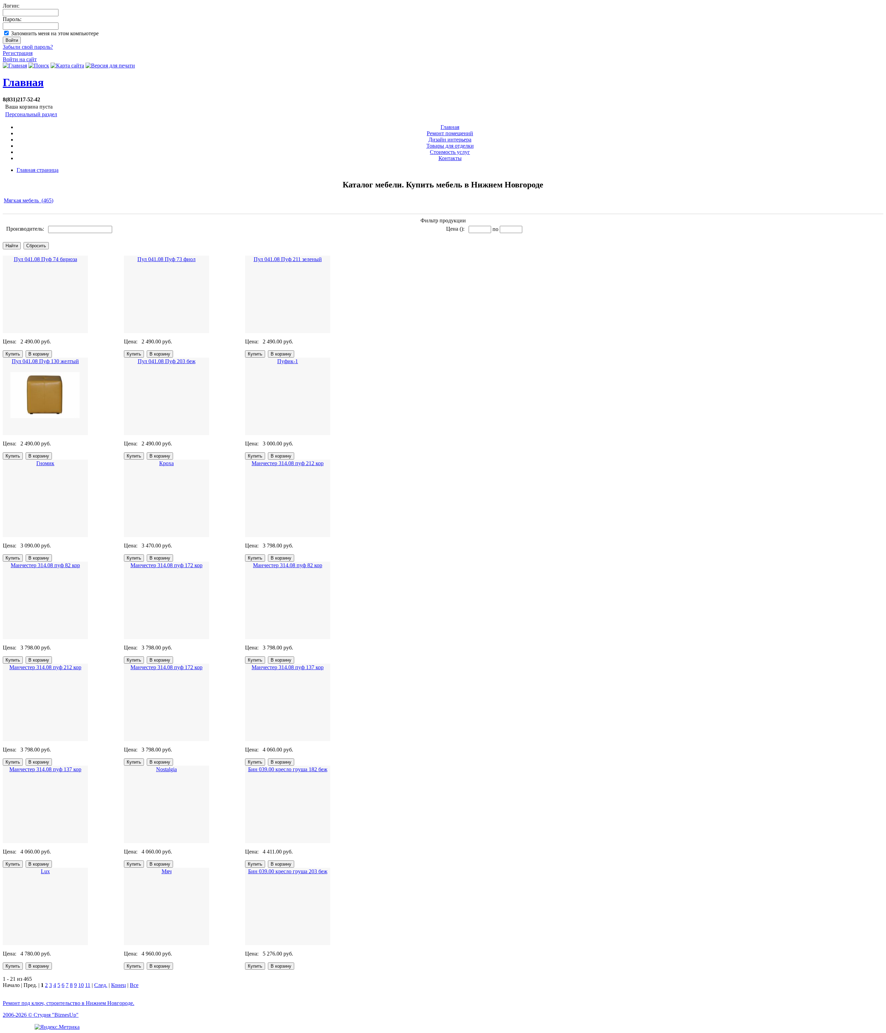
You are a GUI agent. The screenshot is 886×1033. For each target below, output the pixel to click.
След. (100, 985)
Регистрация (18, 53)
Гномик (45, 463)
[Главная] (15, 65)
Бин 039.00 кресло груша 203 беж (287, 871)
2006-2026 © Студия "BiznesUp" (41, 1015)
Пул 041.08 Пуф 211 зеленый (288, 259)
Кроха (166, 463)
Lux (45, 871)
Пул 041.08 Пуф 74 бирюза (45, 259)
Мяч (167, 871)
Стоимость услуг (450, 152)
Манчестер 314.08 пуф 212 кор (288, 463)
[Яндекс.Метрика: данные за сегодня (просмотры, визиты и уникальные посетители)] (57, 1027)
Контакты (450, 158)
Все (134, 985)
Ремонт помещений (450, 133)
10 (81, 985)
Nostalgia (166, 769)
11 (87, 985)
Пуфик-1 (287, 361)
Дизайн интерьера (449, 139)
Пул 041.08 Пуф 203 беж (167, 361)
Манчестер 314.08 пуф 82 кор (45, 565)
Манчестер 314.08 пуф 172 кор (166, 565)
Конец (118, 985)
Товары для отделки (450, 146)
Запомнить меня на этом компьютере (55, 33)
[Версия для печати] (110, 65)
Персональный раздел (31, 114)
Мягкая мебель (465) (28, 200)
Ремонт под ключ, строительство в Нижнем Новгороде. (68, 1003)
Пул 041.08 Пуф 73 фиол (166, 259)
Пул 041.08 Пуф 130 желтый (45, 361)
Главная (23, 82)
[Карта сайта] (67, 65)
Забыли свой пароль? (28, 47)
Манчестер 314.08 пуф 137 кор (288, 667)
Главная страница (37, 170)
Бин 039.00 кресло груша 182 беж (287, 769)
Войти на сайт (20, 59)
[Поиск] (38, 65)
